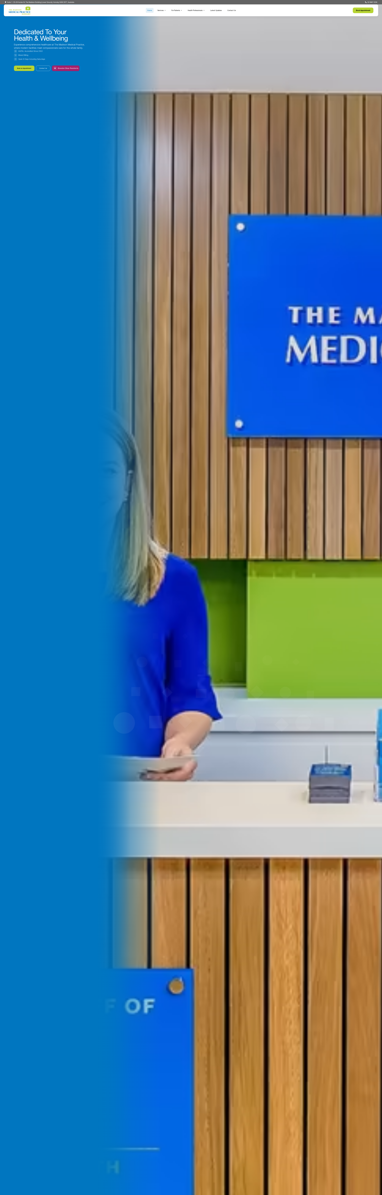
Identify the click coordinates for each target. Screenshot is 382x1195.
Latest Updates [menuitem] (216, 10)
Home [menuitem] (149, 10)
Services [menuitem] (160, 10)
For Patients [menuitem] (175, 10)
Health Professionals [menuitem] (195, 10)
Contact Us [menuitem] (231, 10)
